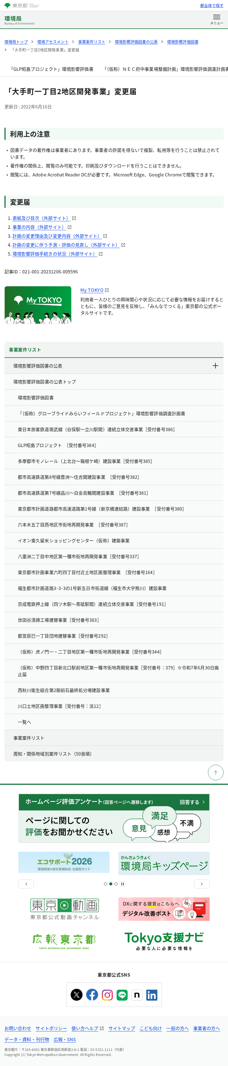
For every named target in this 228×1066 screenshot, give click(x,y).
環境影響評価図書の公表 (37, 365)
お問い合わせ (17, 1028)
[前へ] (26, 884)
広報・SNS (65, 1039)
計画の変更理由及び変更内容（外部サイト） (57, 235)
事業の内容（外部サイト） (39, 227)
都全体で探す (212, 5)
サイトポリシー (51, 1028)
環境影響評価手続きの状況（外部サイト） (55, 253)
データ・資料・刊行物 (26, 1039)
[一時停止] (122, 884)
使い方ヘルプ (84, 1028)
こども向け (151, 1028)
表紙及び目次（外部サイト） (42, 218)
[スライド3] (110, 883)
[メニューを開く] (217, 20)
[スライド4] (116, 883)
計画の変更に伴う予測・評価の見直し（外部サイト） (66, 244)
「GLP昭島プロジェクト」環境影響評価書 (51, 68)
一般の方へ (177, 1028)
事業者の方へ (206, 1028)
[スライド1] (105, 883)
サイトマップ (121, 1028)
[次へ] (202, 884)
